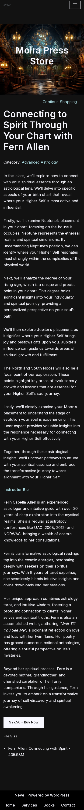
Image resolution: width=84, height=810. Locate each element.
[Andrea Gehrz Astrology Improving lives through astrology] (7, 5)
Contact (68, 805)
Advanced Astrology (40, 162)
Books (49, 805)
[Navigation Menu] (75, 5)
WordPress (59, 795)
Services (29, 805)
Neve (19, 795)
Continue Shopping (60, 101)
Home (9, 805)
